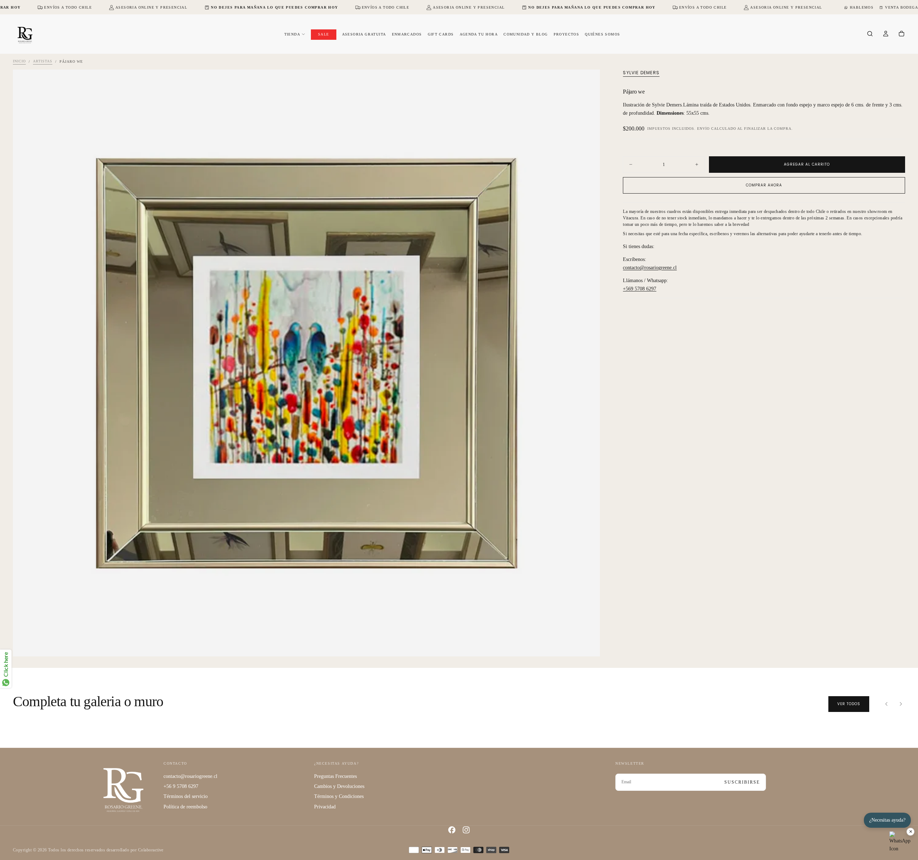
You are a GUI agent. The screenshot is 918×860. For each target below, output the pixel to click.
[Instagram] (466, 830)
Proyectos (566, 34)
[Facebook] (452, 830)
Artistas (42, 61)
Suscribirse (742, 782)
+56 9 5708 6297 (181, 786)
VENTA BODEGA (901, 7)
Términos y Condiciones (339, 796)
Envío (703, 128)
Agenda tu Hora (479, 34)
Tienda (292, 34)
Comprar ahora (764, 185)
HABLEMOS (862, 7)
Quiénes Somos (602, 34)
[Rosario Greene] (123, 789)
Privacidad (325, 806)
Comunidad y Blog (525, 34)
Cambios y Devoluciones (339, 786)
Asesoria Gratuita (364, 34)
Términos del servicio (186, 796)
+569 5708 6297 (639, 288)
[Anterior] (886, 704)
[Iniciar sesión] (885, 34)
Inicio (19, 61)
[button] (870, 34)
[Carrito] (901, 34)
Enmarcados (407, 34)
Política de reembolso (185, 806)
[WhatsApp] (900, 842)
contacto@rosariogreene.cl (650, 267)
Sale (323, 34)
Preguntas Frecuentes (335, 776)
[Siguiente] (900, 704)
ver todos (848, 704)
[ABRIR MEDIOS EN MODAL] (588, 645)
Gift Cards (441, 34)
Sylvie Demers (641, 73)
